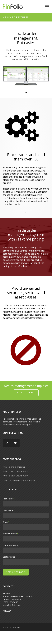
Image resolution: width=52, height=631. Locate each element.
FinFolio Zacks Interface (14, 467)
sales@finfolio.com (12, 605)
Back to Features (15, 17)
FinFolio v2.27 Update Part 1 (15, 476)
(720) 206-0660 (10, 602)
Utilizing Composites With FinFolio (19, 480)
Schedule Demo (26, 392)
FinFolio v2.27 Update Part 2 (15, 471)
